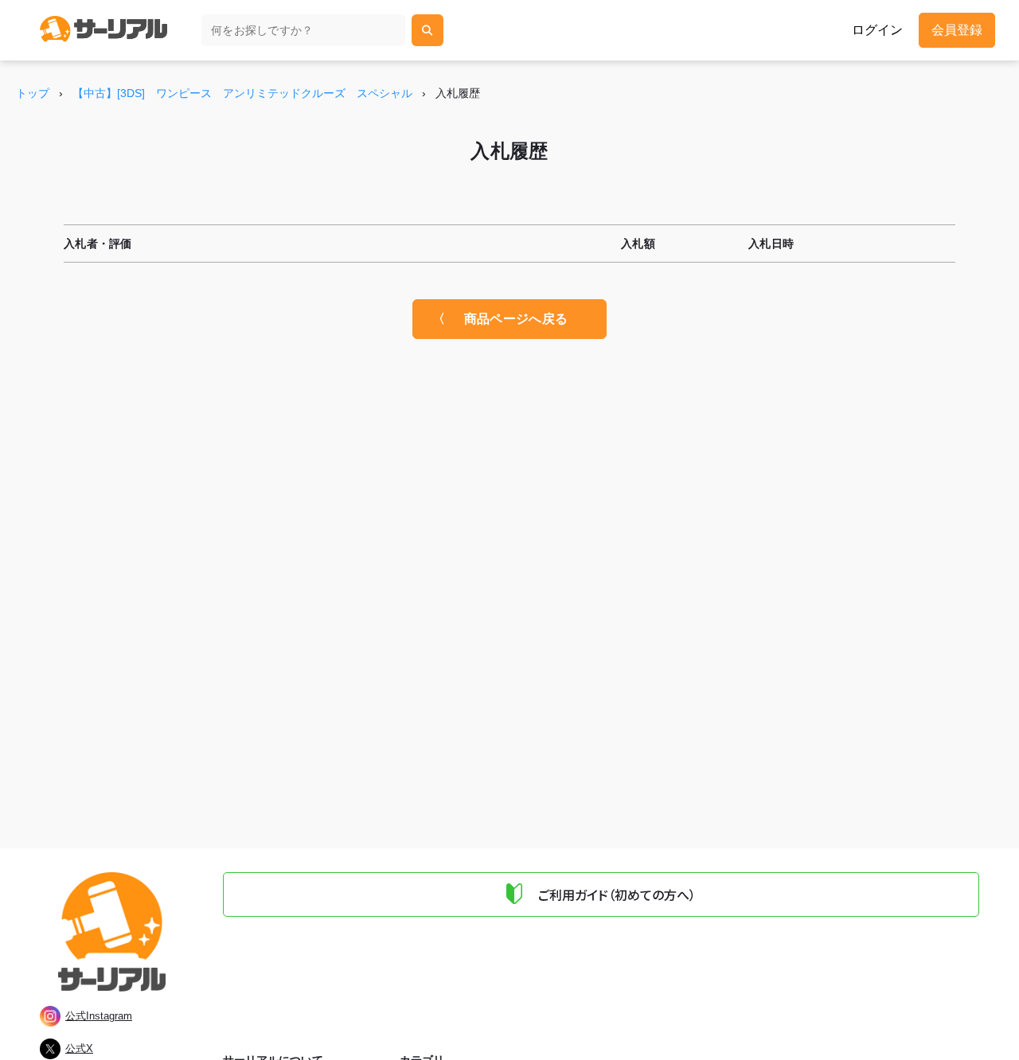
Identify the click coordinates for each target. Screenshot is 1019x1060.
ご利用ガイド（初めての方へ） (617, 894)
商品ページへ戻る (516, 318)
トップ (32, 93)
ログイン (877, 30)
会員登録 (956, 30)
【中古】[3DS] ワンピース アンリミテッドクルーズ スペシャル (242, 93)
